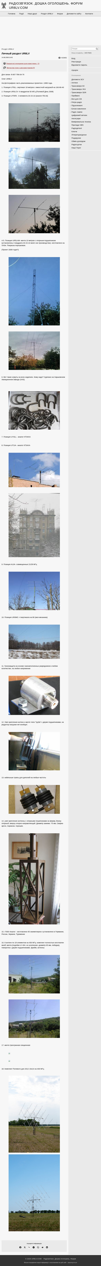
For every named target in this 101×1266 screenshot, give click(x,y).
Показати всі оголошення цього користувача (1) (22, 63)
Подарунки (76, 138)
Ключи (74, 132)
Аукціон (75, 70)
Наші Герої (76, 148)
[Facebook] (20, 1247)
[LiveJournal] (29, 1247)
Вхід (73, 58)
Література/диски (79, 135)
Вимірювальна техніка (81, 122)
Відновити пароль (79, 65)
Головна (11, 14)
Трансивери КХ (78, 86)
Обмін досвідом (78, 141)
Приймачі (76, 96)
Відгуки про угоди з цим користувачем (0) (21, 68)
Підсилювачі (77, 106)
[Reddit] (42, 1247)
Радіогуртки (77, 145)
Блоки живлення (79, 109)
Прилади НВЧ (78, 125)
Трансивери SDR (79, 92)
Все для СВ (77, 99)
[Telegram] (34, 1247)
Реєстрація (76, 62)
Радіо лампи (77, 112)
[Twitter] (25, 1247)
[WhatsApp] (38, 1247)
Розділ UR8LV (47, 14)
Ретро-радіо (77, 102)
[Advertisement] (50, 30)
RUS (89, 53)
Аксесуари (76, 119)
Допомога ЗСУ (78, 79)
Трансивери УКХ (79, 89)
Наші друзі (32, 14)
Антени (75, 83)
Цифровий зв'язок (79, 115)
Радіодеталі (77, 128)
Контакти (89, 14)
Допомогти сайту (74, 14)
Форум (60, 14)
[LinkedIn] (47, 1247)
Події (21, 14)
